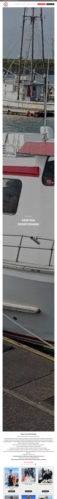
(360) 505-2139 (5, 0)
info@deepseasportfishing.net (13, 0)
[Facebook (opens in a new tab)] (52, 0)
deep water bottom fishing (45, 484)
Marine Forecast (35, 457)
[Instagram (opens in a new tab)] (53, 0)
